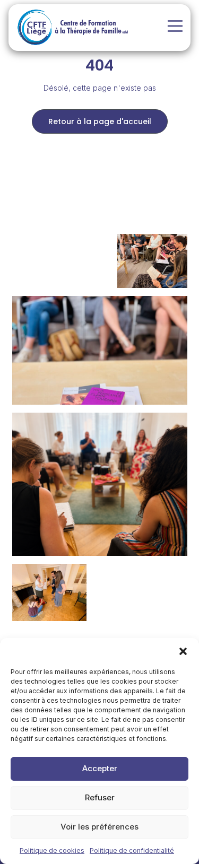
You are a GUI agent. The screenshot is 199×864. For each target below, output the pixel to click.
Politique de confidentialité (132, 850)
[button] (183, 651)
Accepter (99, 768)
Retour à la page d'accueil (99, 121)
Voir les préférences (99, 827)
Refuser (100, 797)
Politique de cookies (52, 850)
